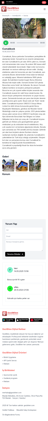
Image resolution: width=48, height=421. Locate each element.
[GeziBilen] (10, 9)
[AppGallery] (36, 320)
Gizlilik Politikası (8, 410)
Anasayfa (5, 16)
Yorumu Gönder (14, 254)
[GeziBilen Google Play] (8, 320)
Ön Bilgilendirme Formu (11, 415)
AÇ (44, 2)
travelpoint (16, 16)
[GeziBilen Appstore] (22, 320)
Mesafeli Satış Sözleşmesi (26, 410)
